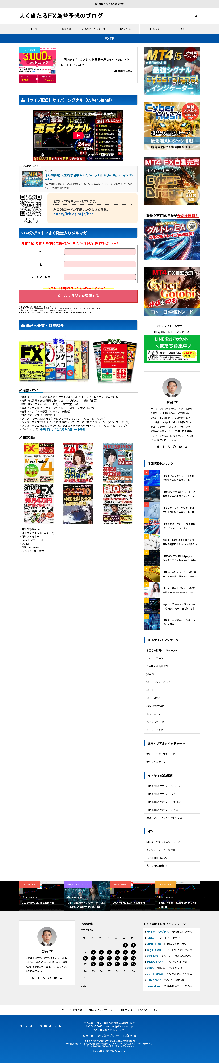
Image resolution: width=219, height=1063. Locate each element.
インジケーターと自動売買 (160, 849)
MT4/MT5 (165, 884)
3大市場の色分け (155, 705)
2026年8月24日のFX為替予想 (109, 4)
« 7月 (83, 986)
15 (125, 958)
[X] (169, 446)
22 (125, 964)
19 (101, 964)
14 (117, 958)
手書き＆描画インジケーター (162, 650)
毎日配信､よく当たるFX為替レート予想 (62, 429)
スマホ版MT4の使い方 (158, 857)
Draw (150, 938)
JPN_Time (154, 944)
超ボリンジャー (156, 962)
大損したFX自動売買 (157, 865)
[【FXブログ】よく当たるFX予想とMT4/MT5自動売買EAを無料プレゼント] (61, 16)
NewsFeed (154, 986)
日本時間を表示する (157, 666)
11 (93, 958)
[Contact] (186, 446)
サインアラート (154, 658)
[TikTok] (50, 1026)
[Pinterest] (40, 1026)
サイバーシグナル (158, 932)
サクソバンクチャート (158, 761)
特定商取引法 (129, 1035)
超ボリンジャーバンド (158, 682)
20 (109, 964)
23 (133, 964)
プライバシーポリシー (107, 1035)
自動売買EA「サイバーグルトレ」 (164, 786)
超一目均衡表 (153, 698)
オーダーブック (154, 729)
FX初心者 (154, 28)
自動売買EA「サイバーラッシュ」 (164, 794)
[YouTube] (180, 446)
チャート (184, 28)
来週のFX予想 (120, 884)
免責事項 (88, 1035)
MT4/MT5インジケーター (94, 28)
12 (101, 958)
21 (117, 964)
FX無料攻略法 (29, 49)
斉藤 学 (172, 402)
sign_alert (154, 950)
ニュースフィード (155, 714)
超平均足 (151, 674)
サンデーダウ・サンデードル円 (163, 753)
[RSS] (59, 1026)
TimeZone (154, 980)
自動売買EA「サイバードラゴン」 (164, 801)
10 (85, 958)
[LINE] (21, 1026)
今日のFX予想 (64, 28)
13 (109, 958)
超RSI (149, 690)
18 (93, 964)
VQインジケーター (156, 721)
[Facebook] (163, 446)
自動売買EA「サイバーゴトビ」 (163, 809)
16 (133, 958)
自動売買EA (125, 28)
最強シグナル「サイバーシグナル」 (165, 817)
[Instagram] (174, 446)
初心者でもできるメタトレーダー (164, 841)
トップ (34, 28)
